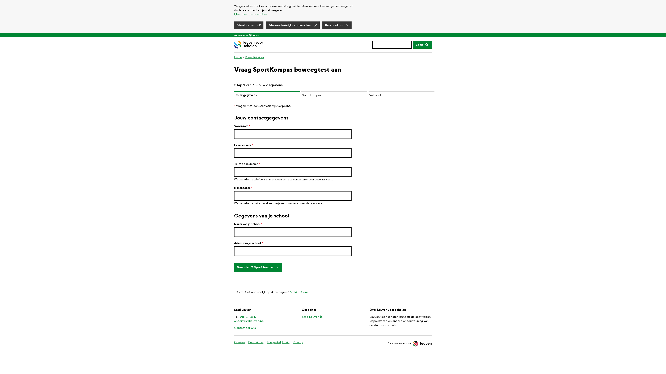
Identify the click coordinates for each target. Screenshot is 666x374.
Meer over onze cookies (250, 14)
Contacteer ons (245, 328)
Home (238, 57)
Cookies (239, 342)
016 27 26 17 (248, 317)
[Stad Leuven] (254, 35)
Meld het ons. (299, 292)
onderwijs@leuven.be (249, 321)
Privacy (298, 342)
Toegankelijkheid (278, 342)
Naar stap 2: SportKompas (255, 267)
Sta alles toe (246, 25)
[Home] (248, 45)
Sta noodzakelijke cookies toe (290, 25)
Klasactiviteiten (254, 57)
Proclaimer (255, 342)
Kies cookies (334, 25)
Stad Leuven (312, 317)
